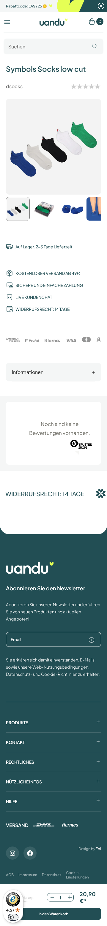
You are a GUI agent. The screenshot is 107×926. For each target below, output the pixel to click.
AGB (10, 874)
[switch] (13, 917)
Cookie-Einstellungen (77, 874)
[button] (7, 22)
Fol (98, 848)
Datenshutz (51, 874)
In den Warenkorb (53, 914)
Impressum (27, 874)
